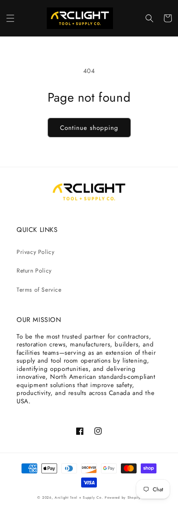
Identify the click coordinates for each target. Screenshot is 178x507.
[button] (10, 18)
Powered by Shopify (123, 497)
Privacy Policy (35, 252)
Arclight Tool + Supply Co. (79, 497)
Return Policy (34, 270)
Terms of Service (39, 289)
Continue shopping (89, 127)
